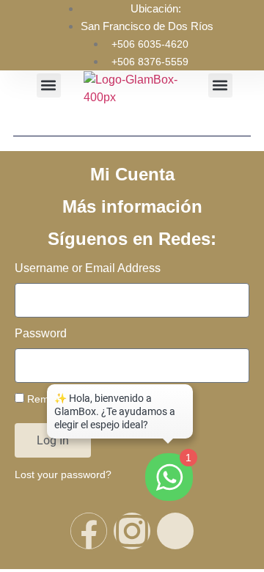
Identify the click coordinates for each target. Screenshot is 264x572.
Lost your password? (63, 474)
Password (41, 334)
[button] (49, 85)
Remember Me (60, 399)
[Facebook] (88, 531)
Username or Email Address (88, 268)
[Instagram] (132, 531)
